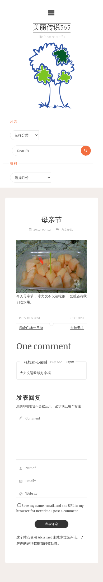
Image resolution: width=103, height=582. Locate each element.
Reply (69, 362)
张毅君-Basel (35, 362)
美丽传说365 (52, 28)
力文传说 (67, 229)
